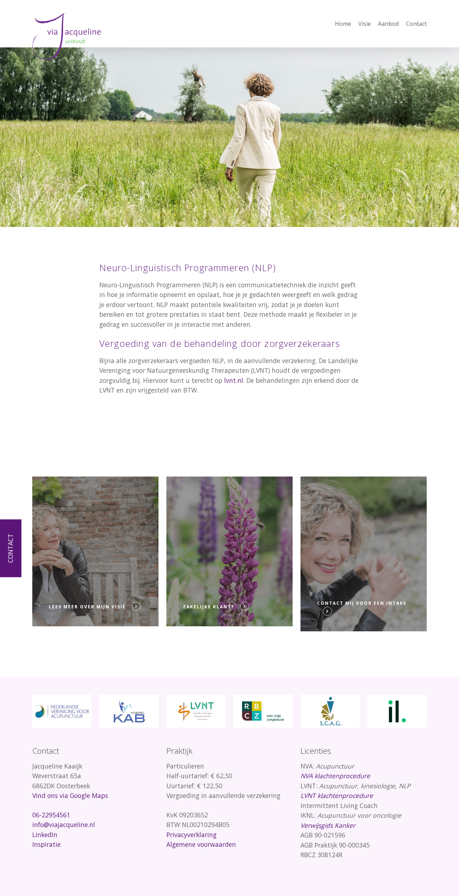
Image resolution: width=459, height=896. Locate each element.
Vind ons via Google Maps (70, 795)
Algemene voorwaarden (201, 844)
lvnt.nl (233, 380)
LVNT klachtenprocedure (337, 795)
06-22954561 (51, 815)
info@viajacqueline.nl (63, 824)
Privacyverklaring (191, 834)
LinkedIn (44, 834)
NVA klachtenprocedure (335, 775)
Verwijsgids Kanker (328, 825)
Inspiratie (46, 844)
